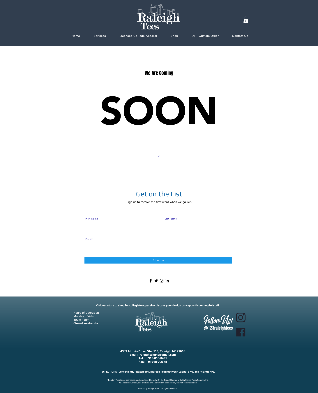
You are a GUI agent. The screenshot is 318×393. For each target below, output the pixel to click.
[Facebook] (150, 280)
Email (88, 239)
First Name (91, 218)
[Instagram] (161, 280)
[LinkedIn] (167, 280)
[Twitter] (156, 280)
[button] (245, 20)
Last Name (171, 218)
